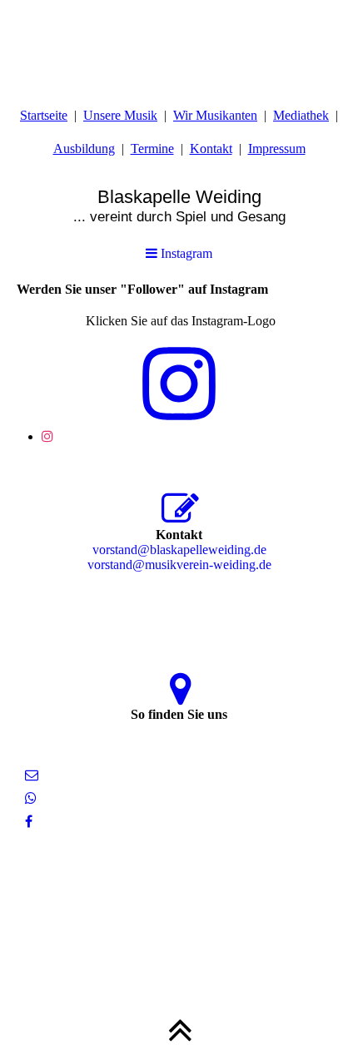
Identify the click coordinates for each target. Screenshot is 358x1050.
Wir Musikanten (215, 115)
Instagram (184, 253)
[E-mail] (31, 775)
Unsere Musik (120, 115)
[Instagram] (47, 436)
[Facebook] (28, 822)
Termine (152, 148)
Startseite (43, 115)
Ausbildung (84, 148)
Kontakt (211, 148)
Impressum (277, 148)
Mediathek (301, 115)
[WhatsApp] (31, 798)
